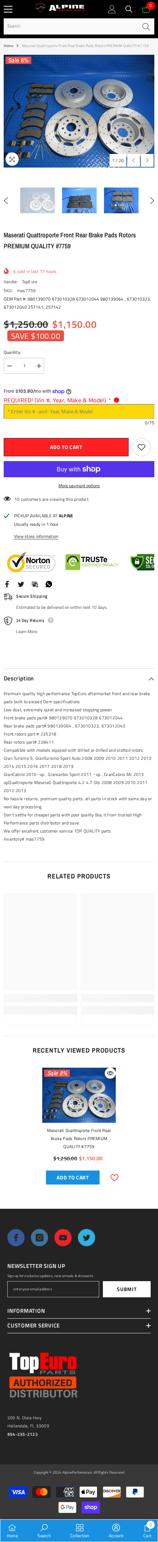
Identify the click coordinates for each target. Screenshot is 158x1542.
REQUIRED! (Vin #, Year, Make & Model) (57, 400)
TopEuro (29, 281)
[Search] (129, 9)
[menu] (8, 9)
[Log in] (112, 9)
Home (8, 45)
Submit (126, 1289)
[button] (133, 160)
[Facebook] (7, 583)
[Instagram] (39, 1237)
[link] (40, 998)
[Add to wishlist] (141, 447)
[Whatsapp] (49, 583)
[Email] (35, 583)
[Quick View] (110, 1073)
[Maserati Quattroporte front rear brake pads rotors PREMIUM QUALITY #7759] (79, 1095)
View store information (36, 536)
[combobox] (71, 26)
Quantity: (12, 352)
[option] (79, 111)
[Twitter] (21, 583)
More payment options (79, 485)
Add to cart (66, 447)
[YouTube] (63, 1237)
